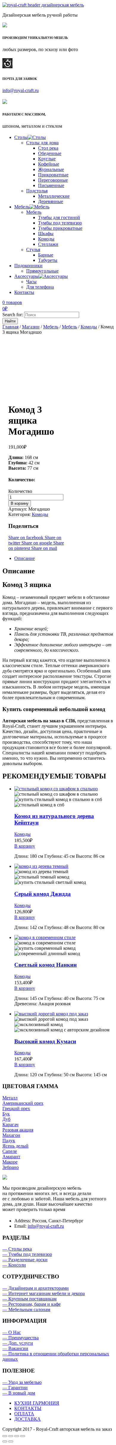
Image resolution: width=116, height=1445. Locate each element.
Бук (6, 1113)
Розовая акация (17, 1129)
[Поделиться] (10, 1436)
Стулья (33, 249)
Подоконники (28, 265)
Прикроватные (53, 174)
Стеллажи (48, 244)
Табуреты (47, 260)
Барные (45, 254)
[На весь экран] (16, 1436)
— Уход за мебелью (22, 1382)
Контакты (24, 292)
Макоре (10, 1161)
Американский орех (22, 1103)
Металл (10, 1097)
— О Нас (11, 1332)
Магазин (31, 326)
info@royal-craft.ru (20, 90)
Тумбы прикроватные (60, 228)
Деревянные (50, 201)
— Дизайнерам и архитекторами (35, 1288)
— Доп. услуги (17, 1343)
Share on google (37, 542)
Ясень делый (15, 1145)
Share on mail (44, 548)
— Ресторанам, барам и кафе (31, 1304)
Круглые (47, 158)
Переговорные (53, 180)
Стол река (48, 148)
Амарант (11, 1156)
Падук (8, 1140)
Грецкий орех (16, 1108)
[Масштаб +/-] (22, 1436)
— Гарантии (15, 1387)
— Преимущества (20, 1337)
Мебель (21, 206)
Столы (21, 137)
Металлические (54, 196)
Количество (20, 491)
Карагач (10, 1124)
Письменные (51, 185)
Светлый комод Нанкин (45, 965)
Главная (10, 326)
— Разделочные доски (25, 1259)
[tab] (64, 558)
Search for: (12, 314)
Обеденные (49, 153)
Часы (31, 281)
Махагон (11, 1135)
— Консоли (14, 1264)
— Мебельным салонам (26, 1309)
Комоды (46, 238)
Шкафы (46, 233)
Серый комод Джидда (42, 894)
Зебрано (10, 1167)
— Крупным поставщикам (29, 1298)
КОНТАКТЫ (27, 1408)
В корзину (20, 503)
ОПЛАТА (24, 1413)
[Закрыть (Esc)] (4, 1436)
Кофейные (48, 164)
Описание (24, 558)
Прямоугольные (42, 270)
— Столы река (17, 1248)
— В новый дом (18, 1392)
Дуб (6, 1119)
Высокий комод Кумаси (45, 1041)
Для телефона (40, 286)
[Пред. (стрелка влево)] (4, 1441)
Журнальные (51, 169)
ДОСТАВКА (27, 1419)
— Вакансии (15, 1348)
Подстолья (37, 190)
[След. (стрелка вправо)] (10, 1441)
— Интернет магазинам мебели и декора (43, 1293)
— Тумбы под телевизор (27, 1254)
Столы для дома (42, 142)
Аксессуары (26, 276)
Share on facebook (26, 537)
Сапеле (9, 1151)
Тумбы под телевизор (60, 222)
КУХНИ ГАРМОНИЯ (36, 1403)
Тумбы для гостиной (59, 217)
